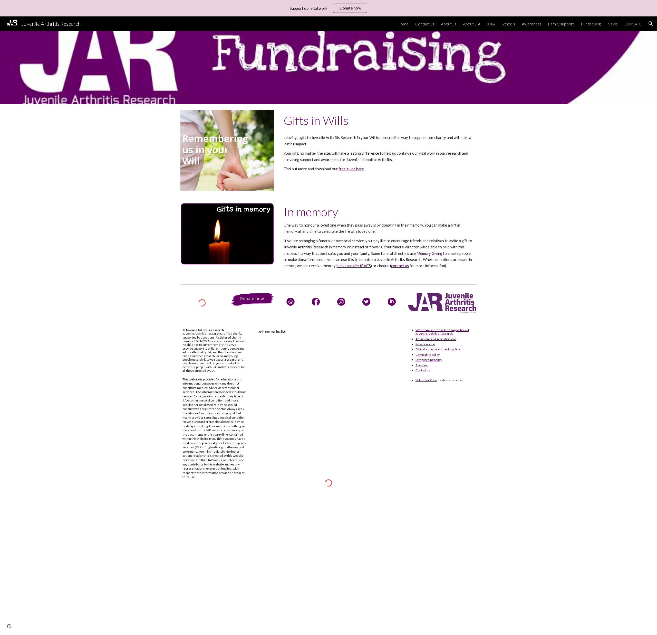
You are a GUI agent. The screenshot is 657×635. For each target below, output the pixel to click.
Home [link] (403, 23)
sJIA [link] (491, 23)
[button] (651, 23)
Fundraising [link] (591, 23)
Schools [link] (508, 23)
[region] (328, 8)
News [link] (612, 23)
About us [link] (448, 23)
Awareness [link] (531, 23)
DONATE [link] (633, 23)
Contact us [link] (424, 23)
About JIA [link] (471, 23)
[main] (379, 120)
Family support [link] (561, 23)
